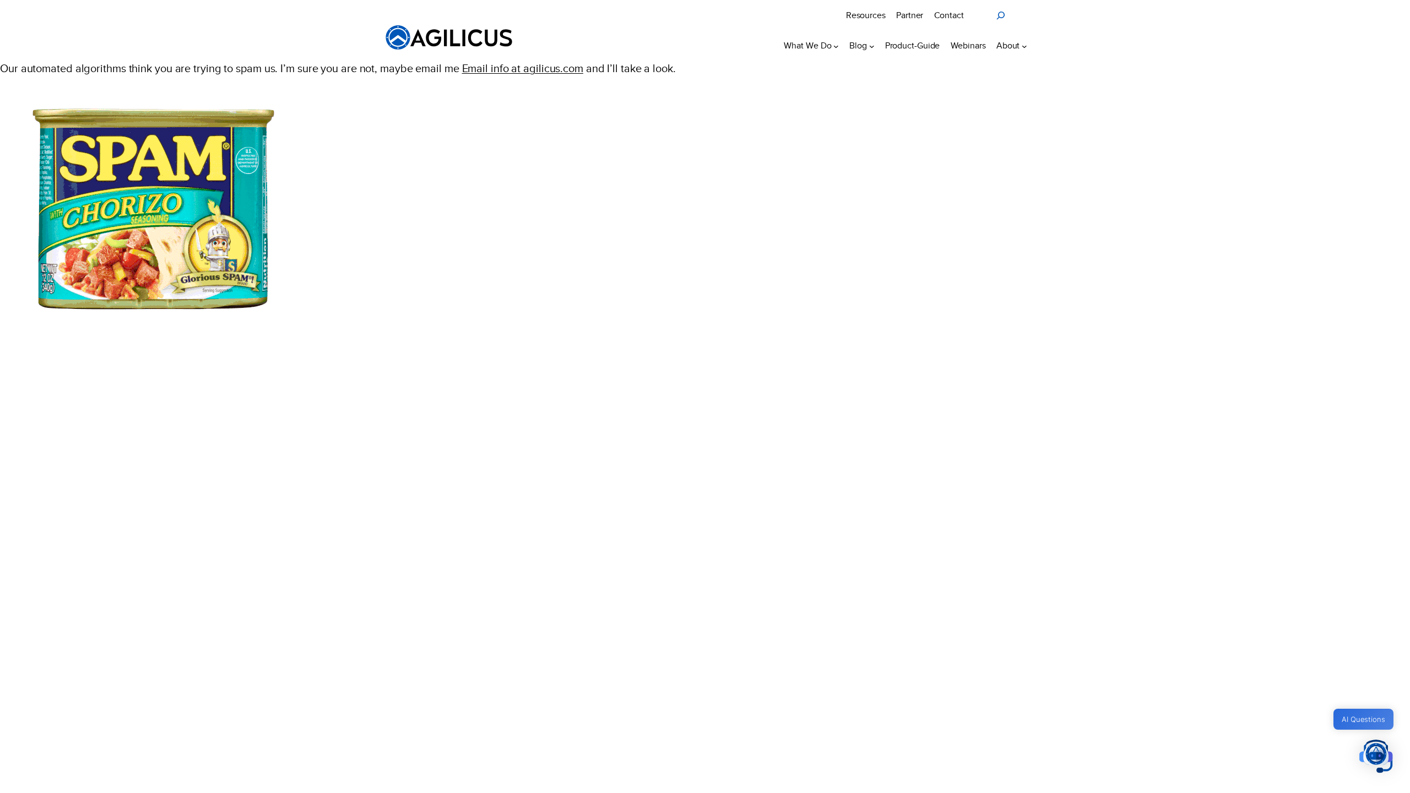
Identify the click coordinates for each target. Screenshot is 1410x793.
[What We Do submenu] (836, 45)
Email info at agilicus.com (522, 68)
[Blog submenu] (872, 45)
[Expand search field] (1000, 15)
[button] (1375, 757)
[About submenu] (1024, 45)
